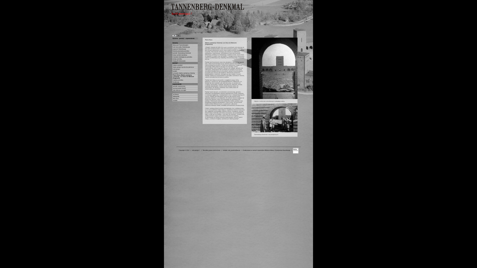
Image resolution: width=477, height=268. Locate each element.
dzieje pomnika (177, 59)
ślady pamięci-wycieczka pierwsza (183, 67)
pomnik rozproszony (179, 86)
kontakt (175, 100)
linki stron (176, 98)
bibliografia (176, 96)
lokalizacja (176, 82)
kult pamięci (176, 69)
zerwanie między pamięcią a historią (184, 73)
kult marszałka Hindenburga (181, 47)
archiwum (176, 94)
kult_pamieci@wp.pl (234, 150)
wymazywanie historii (179, 88)
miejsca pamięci (177, 65)
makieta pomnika (178, 80)
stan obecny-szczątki (179, 90)
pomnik (182, 53)
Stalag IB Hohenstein (179, 61)
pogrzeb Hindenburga (179, 49)
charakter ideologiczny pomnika (182, 57)
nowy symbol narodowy (180, 55)
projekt (175, 71)
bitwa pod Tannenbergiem (180, 45)
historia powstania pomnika (181, 51)
